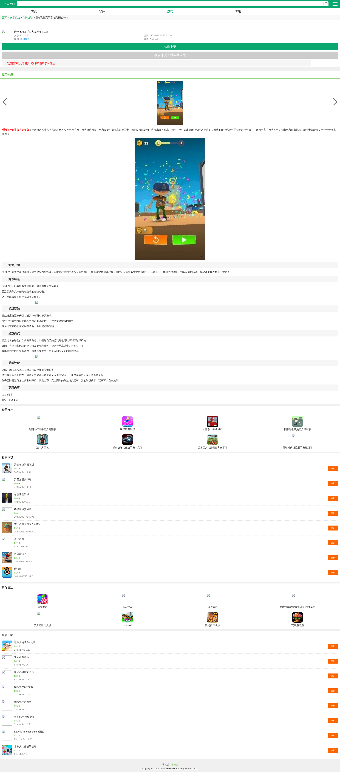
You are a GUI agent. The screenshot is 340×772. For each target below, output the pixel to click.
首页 (34, 11)
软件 (102, 11)
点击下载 (170, 46)
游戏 (170, 11)
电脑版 (174, 764)
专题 (238, 11)
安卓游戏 (15, 17)
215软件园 (8, 3)
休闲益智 (28, 17)
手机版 (165, 764)
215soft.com (171, 768)
